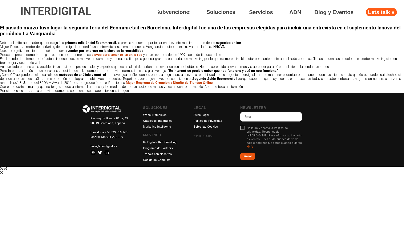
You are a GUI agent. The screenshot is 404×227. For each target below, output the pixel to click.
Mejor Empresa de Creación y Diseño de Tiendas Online (169, 83)
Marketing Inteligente (157, 126)
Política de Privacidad (208, 120)
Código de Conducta (156, 159)
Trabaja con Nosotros (157, 154)
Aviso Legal (201, 114)
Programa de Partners (158, 148)
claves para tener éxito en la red (117, 55)
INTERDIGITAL (55, 11)
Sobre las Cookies (206, 126)
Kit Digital (149, 142)
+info (250, 146)
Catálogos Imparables (157, 120)
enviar (247, 156)
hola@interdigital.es (103, 146)
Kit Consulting (167, 142)
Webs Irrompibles (154, 114)
